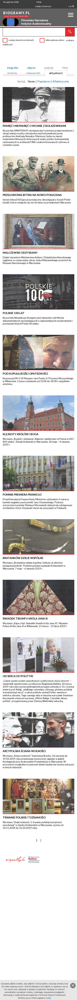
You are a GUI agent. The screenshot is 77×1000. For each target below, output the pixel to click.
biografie (12, 67)
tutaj (48, 998)
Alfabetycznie (60, 81)
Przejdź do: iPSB (11, 2)
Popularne (43, 81)
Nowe (31, 81)
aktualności (56, 73)
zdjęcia (31, 67)
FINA (39, 2)
